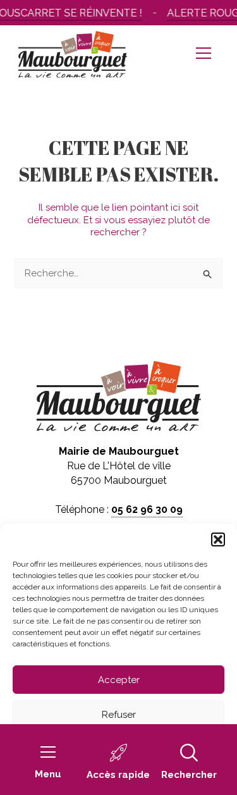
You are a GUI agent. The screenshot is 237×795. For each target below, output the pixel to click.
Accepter (119, 680)
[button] (218, 539)
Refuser (119, 714)
